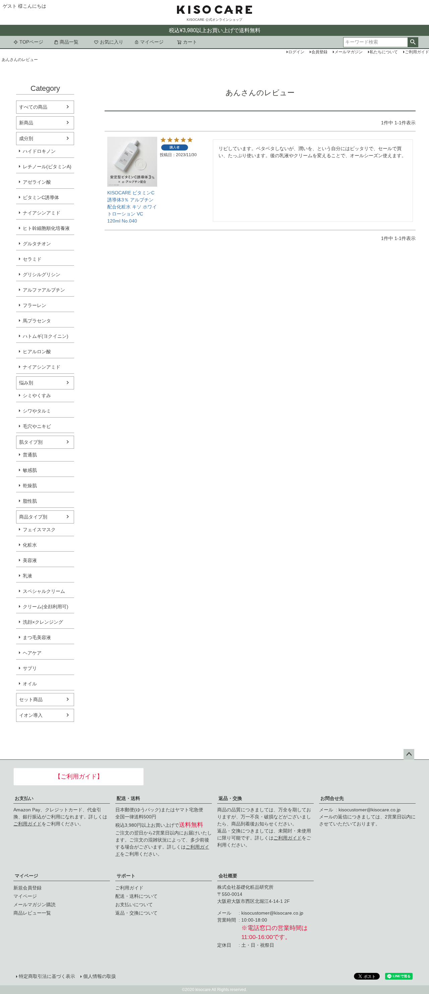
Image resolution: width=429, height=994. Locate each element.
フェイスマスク (39, 529)
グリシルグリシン (41, 274)
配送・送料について (136, 896)
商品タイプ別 (33, 516)
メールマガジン (348, 52)
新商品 (26, 122)
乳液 (27, 575)
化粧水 (30, 545)
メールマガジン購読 (34, 904)
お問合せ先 (332, 798)
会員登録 (319, 52)
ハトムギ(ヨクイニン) (45, 336)
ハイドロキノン (39, 151)
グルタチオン (37, 243)
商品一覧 (69, 42)
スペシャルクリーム (44, 591)
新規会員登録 (27, 887)
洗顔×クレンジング (43, 622)
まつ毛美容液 (37, 637)
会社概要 (228, 875)
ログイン (296, 52)
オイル (30, 683)
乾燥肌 (30, 485)
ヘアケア (32, 653)
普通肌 (30, 454)
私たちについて (384, 52)
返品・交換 (230, 798)
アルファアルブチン (44, 290)
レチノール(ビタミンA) (47, 166)
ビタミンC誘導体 (41, 197)
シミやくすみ (37, 395)
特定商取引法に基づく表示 (47, 976)
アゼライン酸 (37, 182)
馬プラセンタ (37, 320)
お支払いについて (134, 904)
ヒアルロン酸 (37, 351)
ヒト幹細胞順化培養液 (46, 228)
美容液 (30, 560)
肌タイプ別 (31, 442)
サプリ (30, 668)
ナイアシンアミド (41, 212)
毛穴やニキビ (37, 426)
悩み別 (26, 382)
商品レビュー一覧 (32, 913)
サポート (126, 875)
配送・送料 (128, 798)
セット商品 (31, 699)
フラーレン (34, 305)
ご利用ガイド (27, 823)
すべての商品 (33, 107)
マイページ (152, 42)
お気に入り (111, 42)
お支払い (24, 798)
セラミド (32, 259)
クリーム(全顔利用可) (45, 606)
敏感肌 (30, 470)
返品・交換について (136, 913)
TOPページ (31, 42)
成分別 (26, 138)
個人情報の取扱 (99, 976)
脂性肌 (30, 501)
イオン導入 (31, 715)
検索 (413, 42)
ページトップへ (409, 754)
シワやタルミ (37, 411)
